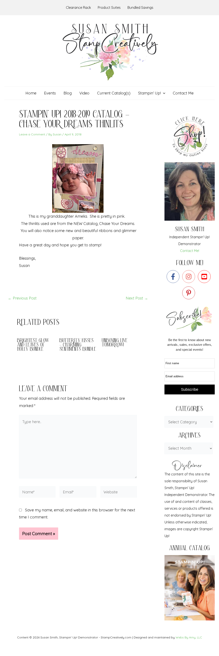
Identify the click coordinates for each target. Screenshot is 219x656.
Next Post (137, 298)
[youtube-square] (205, 276)
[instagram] (189, 276)
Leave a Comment (32, 134)
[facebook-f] (174, 276)
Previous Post (22, 298)
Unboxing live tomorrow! (114, 343)
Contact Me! (189, 251)
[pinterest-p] (189, 292)
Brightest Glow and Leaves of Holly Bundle (33, 345)
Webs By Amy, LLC (189, 637)
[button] (163, 93)
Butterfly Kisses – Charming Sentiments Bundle (77, 345)
